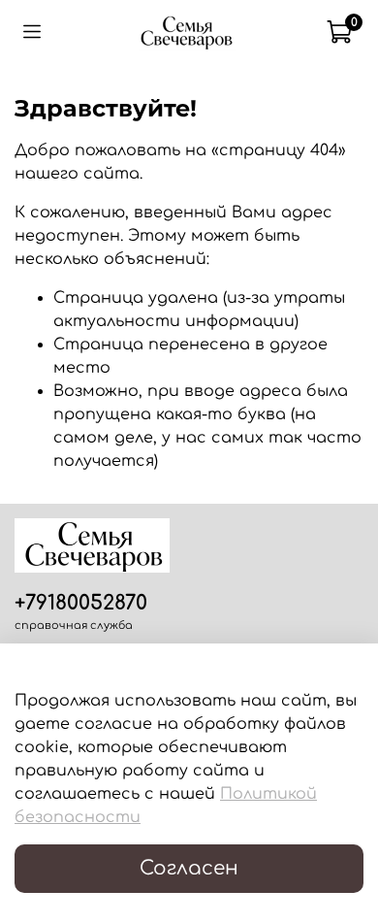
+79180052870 (81, 603)
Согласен (189, 868)
